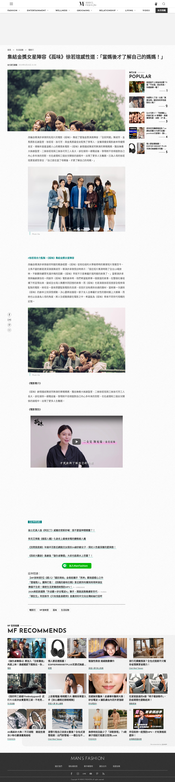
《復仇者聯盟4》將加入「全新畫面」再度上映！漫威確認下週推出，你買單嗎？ (26, 663)
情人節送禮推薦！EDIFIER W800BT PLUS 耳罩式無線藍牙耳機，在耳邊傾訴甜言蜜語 (156, 146)
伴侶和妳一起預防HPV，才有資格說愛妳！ (147, 734)
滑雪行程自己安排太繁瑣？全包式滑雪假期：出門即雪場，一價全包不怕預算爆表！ (66, 734)
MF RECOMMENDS (36, 631)
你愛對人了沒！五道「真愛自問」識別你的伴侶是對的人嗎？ (156, 100)
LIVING (129, 11)
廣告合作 (102, 766)
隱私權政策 (73, 766)
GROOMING (83, 11)
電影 (31, 50)
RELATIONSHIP (107, 11)
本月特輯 (161, 11)
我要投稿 (116, 766)
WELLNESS (61, 11)
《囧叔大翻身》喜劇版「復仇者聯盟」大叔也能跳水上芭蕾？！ (60, 555)
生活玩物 (65, 610)
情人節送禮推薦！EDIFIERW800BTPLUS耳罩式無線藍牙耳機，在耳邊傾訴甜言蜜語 (67, 663)
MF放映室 (44, 610)
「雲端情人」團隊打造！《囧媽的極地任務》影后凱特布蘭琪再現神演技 (65, 582)
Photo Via (36, 234)
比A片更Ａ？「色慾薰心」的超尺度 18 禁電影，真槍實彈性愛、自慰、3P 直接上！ (156, 115)
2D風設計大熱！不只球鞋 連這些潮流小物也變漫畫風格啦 (26, 734)
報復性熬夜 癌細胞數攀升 (102, 661)
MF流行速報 (12, 65)
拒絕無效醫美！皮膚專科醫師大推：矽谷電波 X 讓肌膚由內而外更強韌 (107, 698)
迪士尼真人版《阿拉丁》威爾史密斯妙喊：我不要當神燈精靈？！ (61, 530)
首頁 (9, 50)
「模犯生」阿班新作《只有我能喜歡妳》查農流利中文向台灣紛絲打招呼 (65, 596)
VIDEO (146, 11)
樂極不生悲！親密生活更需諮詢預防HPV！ (50, 587)
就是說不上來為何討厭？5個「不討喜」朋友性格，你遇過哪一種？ (156, 84)
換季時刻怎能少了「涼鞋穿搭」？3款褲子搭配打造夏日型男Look (108, 734)
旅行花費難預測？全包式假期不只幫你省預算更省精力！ (147, 663)
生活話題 (19, 50)
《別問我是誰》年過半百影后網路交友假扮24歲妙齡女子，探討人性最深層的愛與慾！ (72, 547)
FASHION (12, 11)
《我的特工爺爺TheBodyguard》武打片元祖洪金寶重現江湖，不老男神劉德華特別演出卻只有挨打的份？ (25, 698)
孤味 (55, 610)
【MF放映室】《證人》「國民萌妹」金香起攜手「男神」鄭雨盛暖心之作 (65, 578)
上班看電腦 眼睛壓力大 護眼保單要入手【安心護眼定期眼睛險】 (67, 698)
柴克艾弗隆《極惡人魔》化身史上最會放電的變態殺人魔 (57, 539)
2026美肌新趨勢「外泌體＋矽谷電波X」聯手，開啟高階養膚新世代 (62, 591)
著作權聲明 (88, 766)
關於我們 (58, 766)
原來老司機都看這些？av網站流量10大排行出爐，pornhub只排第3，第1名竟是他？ (156, 131)
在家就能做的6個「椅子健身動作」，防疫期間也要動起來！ (147, 698)
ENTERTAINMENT (36, 11)
